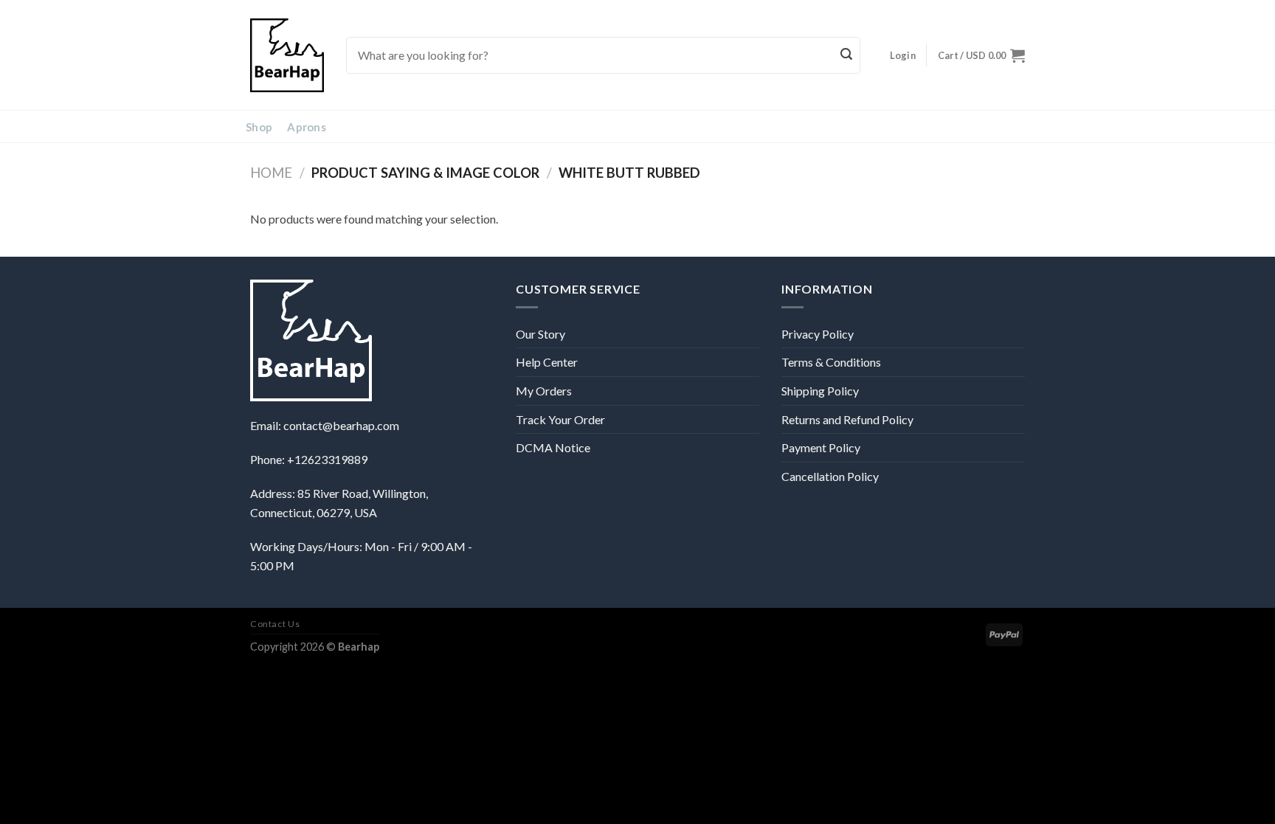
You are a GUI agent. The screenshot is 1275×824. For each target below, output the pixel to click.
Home (271, 173)
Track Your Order (560, 419)
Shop (259, 127)
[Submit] (847, 55)
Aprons (306, 127)
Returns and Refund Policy (847, 419)
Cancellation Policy (830, 476)
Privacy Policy (817, 334)
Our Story (540, 334)
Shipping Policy (820, 391)
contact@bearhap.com (341, 425)
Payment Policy (820, 447)
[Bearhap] (287, 55)
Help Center (547, 362)
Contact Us (275, 623)
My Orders (544, 391)
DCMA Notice (553, 447)
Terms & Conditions (831, 362)
